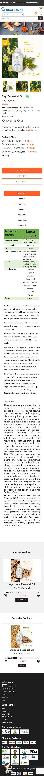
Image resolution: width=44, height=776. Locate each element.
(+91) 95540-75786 (10, 692)
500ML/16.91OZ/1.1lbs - (18, 141)
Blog (3, 700)
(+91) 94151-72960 (9, 689)
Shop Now (22, 600)
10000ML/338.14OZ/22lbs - (20, 152)
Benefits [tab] (22, 198)
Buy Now (22, 176)
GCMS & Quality (7, 717)
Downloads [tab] (22, 225)
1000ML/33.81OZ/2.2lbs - (19, 144)
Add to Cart (22, 170)
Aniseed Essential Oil (22, 650)
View (22, 665)
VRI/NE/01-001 (22, 588)
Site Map (4, 720)
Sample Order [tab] (22, 220)
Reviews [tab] (22, 209)
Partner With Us (7, 723)
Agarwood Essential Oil (22, 584)
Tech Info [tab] (22, 204)
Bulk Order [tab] (22, 214)
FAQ (3, 708)
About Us (5, 697)
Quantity (5, 155)
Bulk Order (22, 182)
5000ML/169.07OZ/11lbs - (19, 148)
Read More (30, 130)
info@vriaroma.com (9, 686)
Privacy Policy (6, 714)
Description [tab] (22, 193)
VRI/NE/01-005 (22, 653)
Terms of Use (6, 711)
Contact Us (5, 694)
